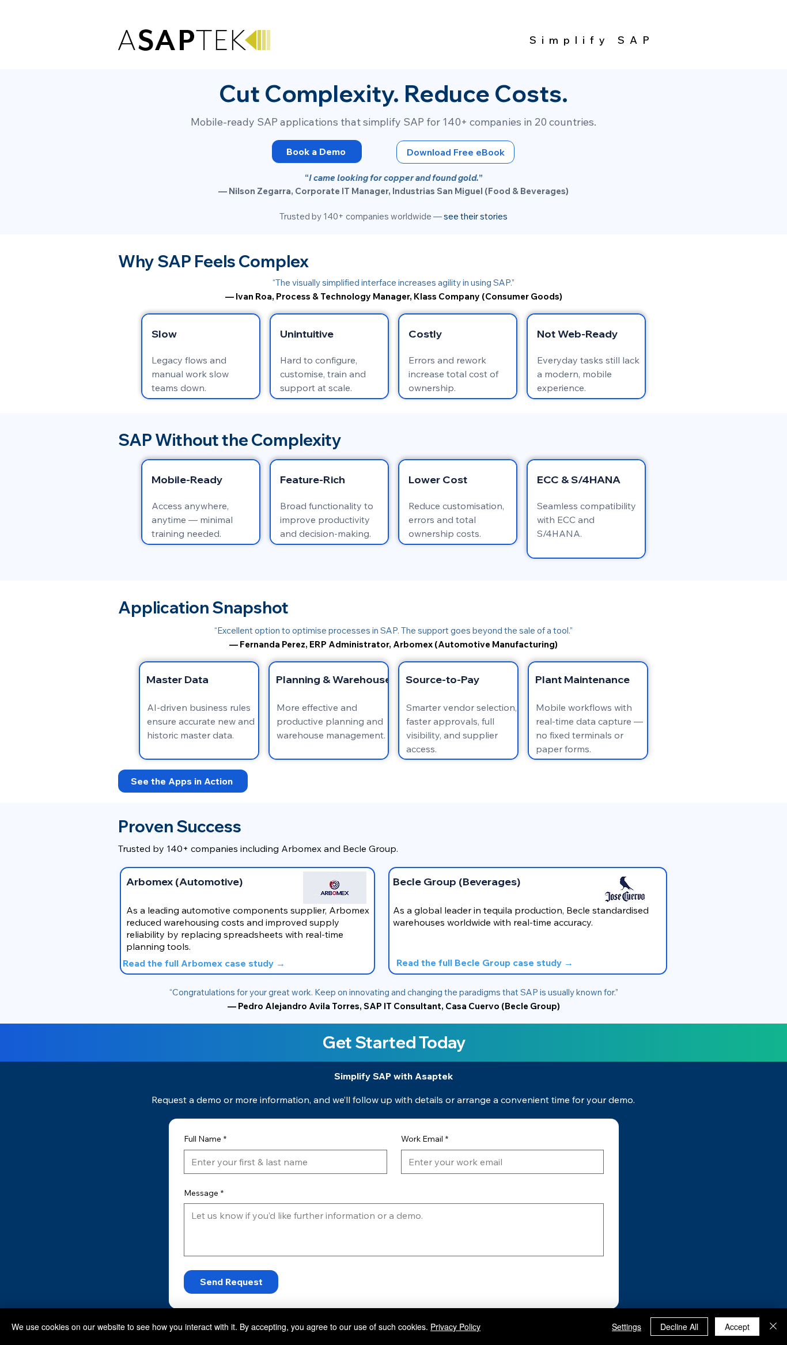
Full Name (205, 1139)
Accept (737, 1326)
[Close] (773, 1326)
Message (204, 1193)
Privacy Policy (455, 1326)
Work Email (424, 1139)
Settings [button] (626, 1326)
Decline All (679, 1326)
